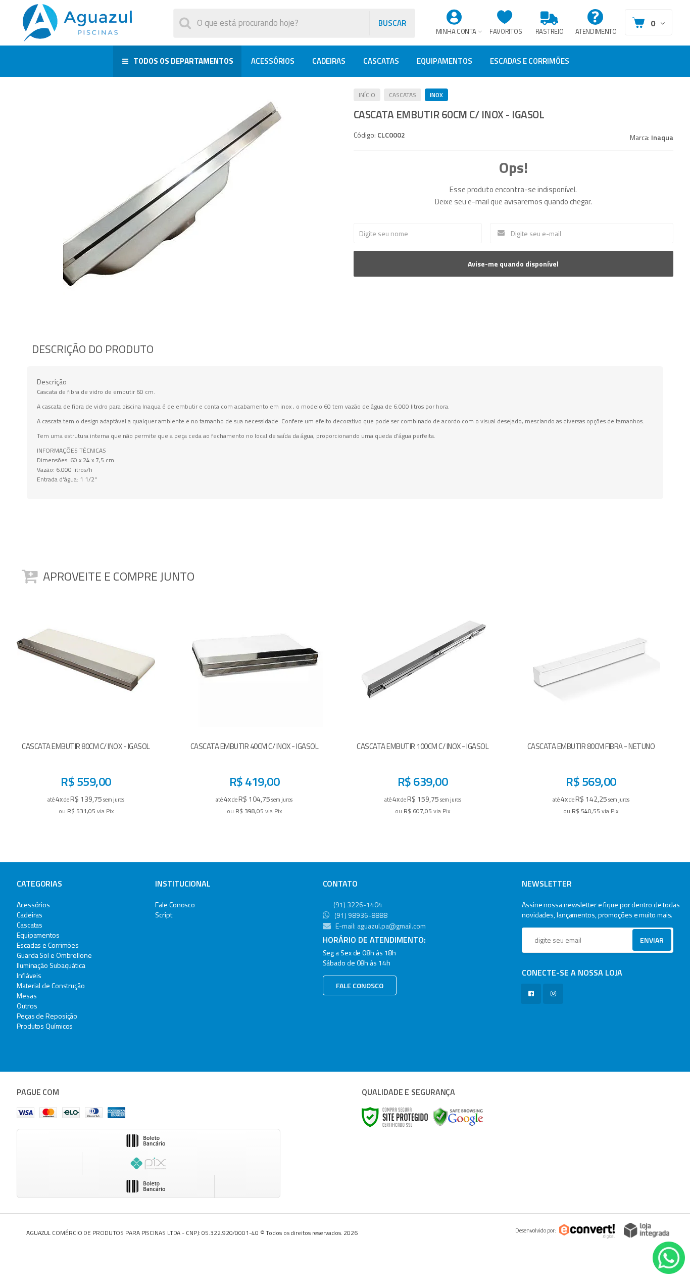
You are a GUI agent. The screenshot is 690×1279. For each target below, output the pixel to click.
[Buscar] (392, 23)
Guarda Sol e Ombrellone (54, 955)
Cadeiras (29, 914)
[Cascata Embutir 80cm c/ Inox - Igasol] (86, 707)
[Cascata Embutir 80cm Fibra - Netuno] (591, 707)
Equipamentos (38, 935)
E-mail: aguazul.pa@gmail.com (380, 925)
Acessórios (33, 904)
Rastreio (549, 31)
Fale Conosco (175, 904)
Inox (436, 95)
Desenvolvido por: (535, 1230)
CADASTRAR (641, 942)
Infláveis (29, 975)
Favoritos (505, 31)
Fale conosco (359, 985)
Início (367, 95)
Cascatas (402, 95)
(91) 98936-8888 (360, 915)
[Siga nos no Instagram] (555, 993)
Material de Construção (51, 985)
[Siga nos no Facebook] (533, 993)
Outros (27, 1005)
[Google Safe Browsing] (458, 1116)
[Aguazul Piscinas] (77, 23)
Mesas (27, 995)
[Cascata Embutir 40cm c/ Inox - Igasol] (254, 707)
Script (163, 914)
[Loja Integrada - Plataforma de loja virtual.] (646, 1230)
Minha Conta (456, 31)
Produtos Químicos (45, 1026)
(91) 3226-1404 (357, 904)
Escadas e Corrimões (48, 945)
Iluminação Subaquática (51, 965)
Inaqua (662, 137)
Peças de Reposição (47, 1015)
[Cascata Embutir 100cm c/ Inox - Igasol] (423, 707)
